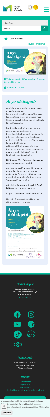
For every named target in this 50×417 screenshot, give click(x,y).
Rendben (6, 412)
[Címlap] (12, 6)
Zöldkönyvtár (25, 381)
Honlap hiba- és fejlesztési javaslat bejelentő (25, 390)
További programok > (38, 43)
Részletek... (44, 407)
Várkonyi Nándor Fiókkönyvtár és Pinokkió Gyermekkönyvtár (24, 80)
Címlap (6, 38)
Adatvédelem (25, 387)
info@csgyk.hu (25, 297)
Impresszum (25, 384)
